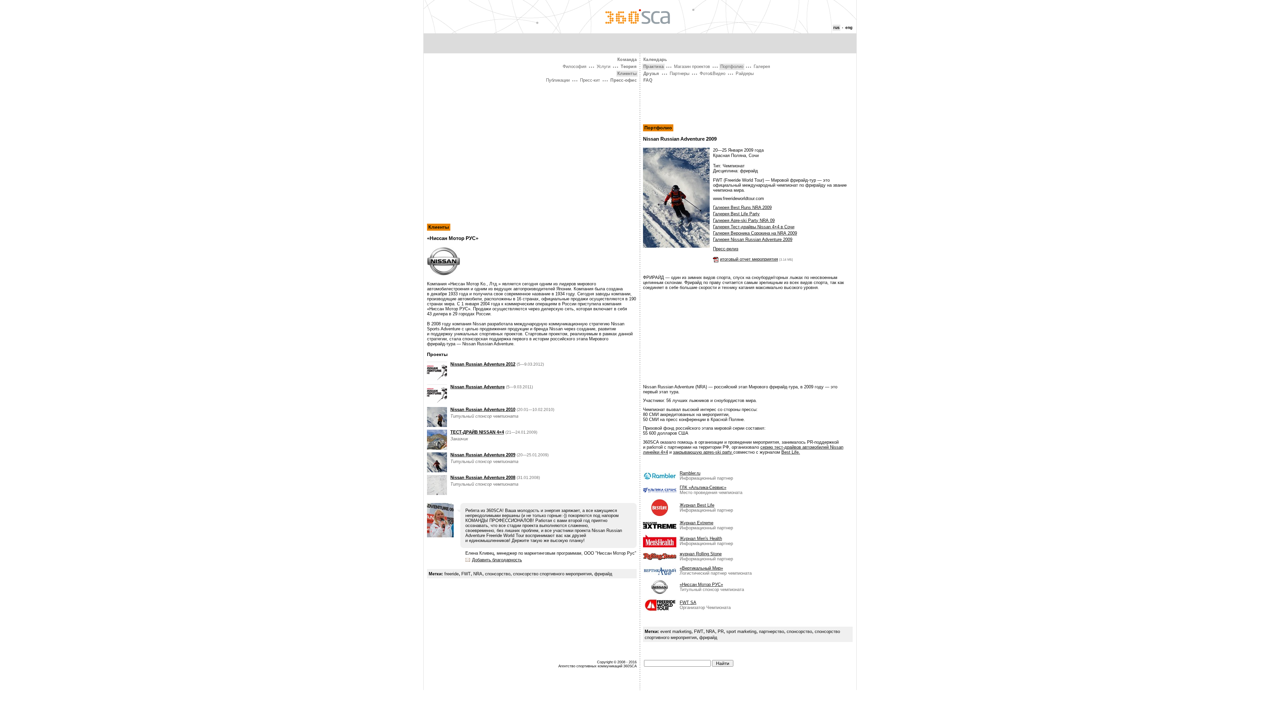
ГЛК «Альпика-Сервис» (703, 487)
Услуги (603, 66)
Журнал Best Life (697, 505)
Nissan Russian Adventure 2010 (482, 409)
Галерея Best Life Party (736, 213)
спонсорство (497, 573)
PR (721, 631)
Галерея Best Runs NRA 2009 (742, 207)
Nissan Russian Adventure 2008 (482, 477)
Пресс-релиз (725, 248)
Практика (653, 66)
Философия (574, 66)
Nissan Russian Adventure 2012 (482, 364)
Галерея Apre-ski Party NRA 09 (744, 220)
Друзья (651, 73)
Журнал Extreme (696, 522)
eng (848, 27)
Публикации (558, 80)
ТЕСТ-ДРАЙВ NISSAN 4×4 (477, 432)
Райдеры (745, 73)
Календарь (655, 59)
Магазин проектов (692, 66)
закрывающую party (703, 452)
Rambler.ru (690, 473)
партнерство (771, 631)
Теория (629, 66)
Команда (627, 59)
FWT (466, 573)
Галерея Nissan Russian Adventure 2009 (752, 239)
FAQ (647, 80)
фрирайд (603, 573)
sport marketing (741, 631)
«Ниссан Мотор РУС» (701, 584)
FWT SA (688, 602)
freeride (451, 573)
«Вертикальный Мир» (701, 568)
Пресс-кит (590, 80)
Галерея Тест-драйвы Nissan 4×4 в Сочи (753, 226)
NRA (477, 573)
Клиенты (627, 73)
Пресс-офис (623, 80)
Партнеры (679, 73)
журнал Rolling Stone (701, 553)
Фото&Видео (712, 73)
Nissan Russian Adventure (477, 386)
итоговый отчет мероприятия (749, 259)
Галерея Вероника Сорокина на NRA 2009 (755, 233)
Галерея (762, 66)
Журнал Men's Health (701, 538)
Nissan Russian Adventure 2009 (482, 454)
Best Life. (790, 452)
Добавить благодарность (497, 559)
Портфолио (731, 66)
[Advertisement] (532, 134)
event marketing (675, 631)
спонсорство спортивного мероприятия (552, 573)
